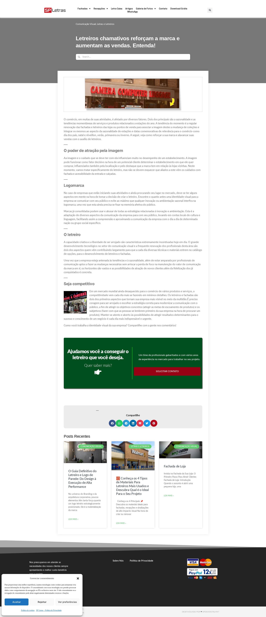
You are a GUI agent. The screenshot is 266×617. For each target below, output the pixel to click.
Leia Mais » (73, 519)
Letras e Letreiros (105, 24)
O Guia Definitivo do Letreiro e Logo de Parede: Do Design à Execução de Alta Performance (82, 479)
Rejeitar (42, 601)
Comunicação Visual (86, 24)
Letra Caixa (116, 8)
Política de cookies (28, 610)
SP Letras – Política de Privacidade (49, 610)
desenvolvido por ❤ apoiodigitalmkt (200, 612)
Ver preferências (67, 601)
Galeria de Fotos (144, 8)
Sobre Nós (118, 561)
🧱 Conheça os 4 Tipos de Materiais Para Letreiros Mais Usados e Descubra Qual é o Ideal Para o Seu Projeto (132, 486)
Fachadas (83, 8)
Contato (163, 8)
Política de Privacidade (141, 561)
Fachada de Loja (175, 466)
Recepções (99, 8)
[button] (77, 578)
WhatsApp (132, 11)
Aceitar (16, 601)
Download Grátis (178, 8)
